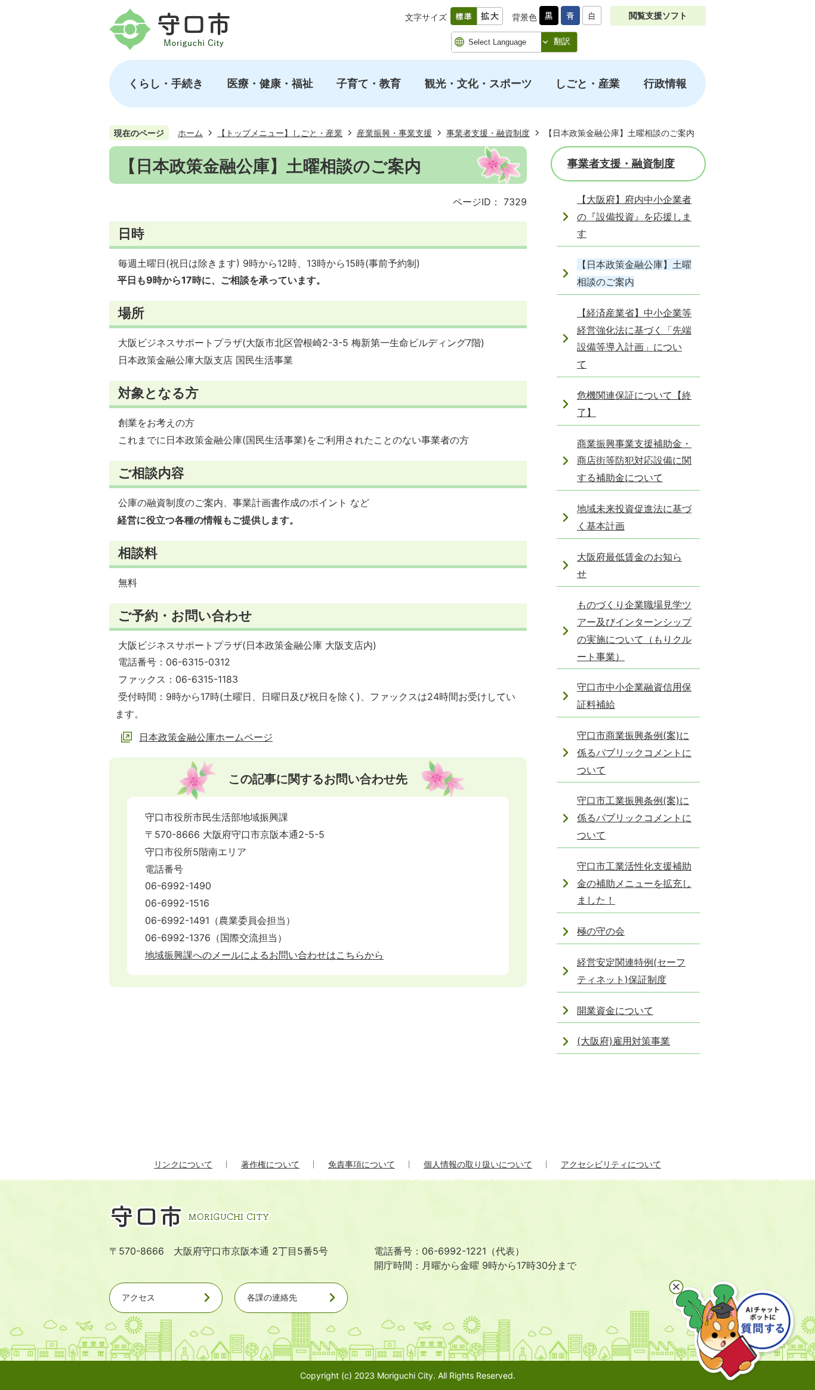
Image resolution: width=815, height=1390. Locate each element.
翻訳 (562, 41)
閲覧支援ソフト (658, 15)
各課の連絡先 (272, 1297)
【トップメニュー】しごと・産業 (279, 133)
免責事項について (361, 1164)
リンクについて (183, 1164)
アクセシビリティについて (611, 1164)
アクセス (138, 1297)
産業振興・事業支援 (394, 133)
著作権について (270, 1164)
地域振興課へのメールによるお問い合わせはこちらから (264, 955)
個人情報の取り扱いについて (478, 1164)
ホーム (190, 133)
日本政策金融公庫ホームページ (206, 737)
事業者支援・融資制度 (488, 133)
